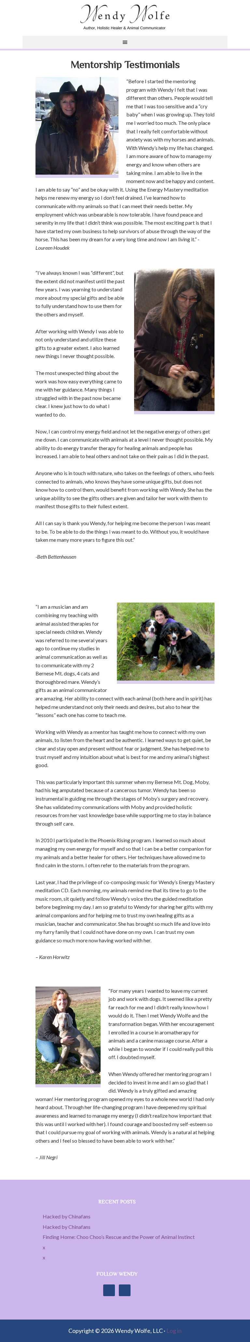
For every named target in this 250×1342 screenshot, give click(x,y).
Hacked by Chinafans (66, 1216)
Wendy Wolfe (125, 18)
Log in (174, 1330)
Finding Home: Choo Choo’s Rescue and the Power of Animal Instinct (119, 1237)
